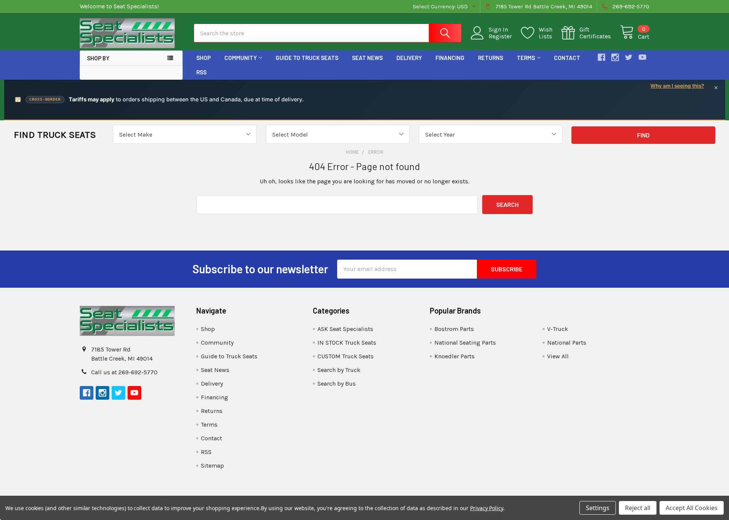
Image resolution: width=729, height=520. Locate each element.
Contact (567, 57)
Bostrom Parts (454, 328)
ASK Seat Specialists (345, 328)
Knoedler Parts (454, 356)
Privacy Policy (486, 508)
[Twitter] (629, 57)
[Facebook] (601, 57)
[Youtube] (642, 57)
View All (558, 356)
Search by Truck (338, 369)
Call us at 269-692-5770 (124, 372)
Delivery (409, 57)
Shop (203, 57)
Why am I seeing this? (677, 86)
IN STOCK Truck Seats (346, 342)
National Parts (566, 342)
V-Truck (557, 328)
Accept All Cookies (692, 508)
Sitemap (212, 465)
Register (500, 36)
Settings (597, 508)
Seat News (367, 57)
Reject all (637, 508)
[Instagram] (615, 57)
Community (240, 57)
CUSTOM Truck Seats (345, 356)
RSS (201, 72)
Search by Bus (336, 383)
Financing (450, 57)
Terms (526, 57)
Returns (490, 57)
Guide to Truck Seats (307, 57)
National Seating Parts (465, 342)
